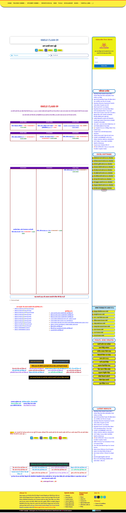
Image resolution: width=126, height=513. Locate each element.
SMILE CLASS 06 (19, 314)
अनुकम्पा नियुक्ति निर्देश (104, 373)
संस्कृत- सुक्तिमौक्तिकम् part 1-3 (51, 126)
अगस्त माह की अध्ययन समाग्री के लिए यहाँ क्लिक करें (62, 313)
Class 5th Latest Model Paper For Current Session (104, 447)
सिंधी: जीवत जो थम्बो (16, 232)
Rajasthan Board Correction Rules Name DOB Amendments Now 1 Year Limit (104, 110)
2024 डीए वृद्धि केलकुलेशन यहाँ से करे (102, 457)
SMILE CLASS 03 (19, 311)
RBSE (55, 3)
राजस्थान (13, 402)
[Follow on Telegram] (36, 50)
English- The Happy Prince (47, 137)
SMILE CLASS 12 (19, 326)
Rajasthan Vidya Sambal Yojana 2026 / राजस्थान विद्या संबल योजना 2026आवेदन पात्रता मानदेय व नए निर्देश (104, 96)
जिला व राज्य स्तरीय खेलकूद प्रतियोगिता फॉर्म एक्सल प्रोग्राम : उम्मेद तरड (103, 460)
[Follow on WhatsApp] (55, 50)
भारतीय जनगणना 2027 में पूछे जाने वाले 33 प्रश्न (103, 136)
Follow (40, 50)
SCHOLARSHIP (68, 3)
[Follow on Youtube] (60, 438)
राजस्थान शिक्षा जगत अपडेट (29, 404)
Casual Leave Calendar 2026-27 (101, 145)
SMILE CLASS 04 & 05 (20, 313)
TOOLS (60, 3)
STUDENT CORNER (32, 3)
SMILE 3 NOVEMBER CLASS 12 (22, 330)
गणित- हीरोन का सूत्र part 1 (69, 137)
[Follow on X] (98, 497)
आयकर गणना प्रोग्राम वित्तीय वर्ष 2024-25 (102, 451)
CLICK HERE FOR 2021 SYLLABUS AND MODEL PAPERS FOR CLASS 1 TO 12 (69, 323)
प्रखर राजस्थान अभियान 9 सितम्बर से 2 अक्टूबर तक (104, 454)
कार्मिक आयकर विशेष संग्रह (104, 351)
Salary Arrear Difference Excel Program (103, 449)
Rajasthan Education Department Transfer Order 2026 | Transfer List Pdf (104, 104)
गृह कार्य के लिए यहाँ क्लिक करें (57, 330)
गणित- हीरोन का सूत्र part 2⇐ (70, 170)
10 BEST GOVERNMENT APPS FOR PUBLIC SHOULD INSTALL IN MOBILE (104, 138)
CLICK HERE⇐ (75, 127)
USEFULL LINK (85, 3)
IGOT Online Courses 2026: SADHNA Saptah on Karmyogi (103, 142)
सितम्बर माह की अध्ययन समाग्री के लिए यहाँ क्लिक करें (62, 315)
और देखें (104, 190)
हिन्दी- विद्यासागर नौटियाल (17, 126)
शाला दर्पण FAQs (104, 358)
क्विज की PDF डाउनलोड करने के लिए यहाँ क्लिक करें (61, 328)
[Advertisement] (63, 23)
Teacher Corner (18, 3)
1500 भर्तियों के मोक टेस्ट (16, 406)
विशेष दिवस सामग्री (104, 380)
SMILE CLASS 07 (19, 316)
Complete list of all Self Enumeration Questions (103, 133)
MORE (76, 3)
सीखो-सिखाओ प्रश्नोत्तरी (104, 376)
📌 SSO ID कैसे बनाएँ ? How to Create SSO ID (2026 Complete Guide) (104, 148)
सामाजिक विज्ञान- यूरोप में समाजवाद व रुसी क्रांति (23, 229)
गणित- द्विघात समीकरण (16, 137)
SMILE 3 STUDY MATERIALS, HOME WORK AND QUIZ (64, 325)
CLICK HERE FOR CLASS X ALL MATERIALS (62, 321)
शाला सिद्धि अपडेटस (104, 348)
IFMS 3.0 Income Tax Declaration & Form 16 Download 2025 (104, 443)
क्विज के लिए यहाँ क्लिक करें (56, 326)
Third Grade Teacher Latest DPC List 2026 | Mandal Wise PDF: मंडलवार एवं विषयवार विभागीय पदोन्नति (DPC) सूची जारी (104, 115)
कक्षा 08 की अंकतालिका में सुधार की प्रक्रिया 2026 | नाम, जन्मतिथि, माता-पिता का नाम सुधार (105, 100)
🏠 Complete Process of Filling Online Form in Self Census (104, 129)
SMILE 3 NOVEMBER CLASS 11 (22, 328)
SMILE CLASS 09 (19, 320)
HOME (10, 3)
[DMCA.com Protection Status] (96, 511)
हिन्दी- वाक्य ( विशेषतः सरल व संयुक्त (45, 126)
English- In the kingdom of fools (71, 126)
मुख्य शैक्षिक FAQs (104, 383)
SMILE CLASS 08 (19, 318)
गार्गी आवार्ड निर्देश (104, 362)
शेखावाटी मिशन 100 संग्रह (104, 355)
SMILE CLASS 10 (19, 322)
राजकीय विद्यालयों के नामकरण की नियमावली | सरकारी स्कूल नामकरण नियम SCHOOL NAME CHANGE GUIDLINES (104, 120)
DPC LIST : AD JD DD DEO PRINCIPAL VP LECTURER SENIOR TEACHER (104, 125)
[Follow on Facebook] (46, 50)
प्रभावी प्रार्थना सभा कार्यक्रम (104, 344)
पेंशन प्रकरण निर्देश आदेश (104, 369)
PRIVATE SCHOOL (46, 3)
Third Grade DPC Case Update (101, 107)
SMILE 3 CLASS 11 (19, 324)
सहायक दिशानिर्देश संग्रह (104, 366)
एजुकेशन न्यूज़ (18, 402)
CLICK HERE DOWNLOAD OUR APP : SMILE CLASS (63, 319)
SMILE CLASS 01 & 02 (20, 309)
